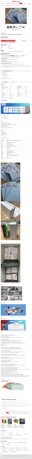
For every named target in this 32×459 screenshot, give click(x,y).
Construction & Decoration (5, 5)
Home (1, 5)
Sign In (2, 78)
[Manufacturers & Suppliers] (16, 1)
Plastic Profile (14, 442)
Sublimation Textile (3, 435)
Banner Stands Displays (11, 435)
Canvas (2, 433)
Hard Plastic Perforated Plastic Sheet (22, 442)
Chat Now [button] (24, 40)
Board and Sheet (26, 433)
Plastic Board (22, 5)
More (1, 453)
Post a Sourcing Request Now (23, 412)
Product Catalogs (12, 432)
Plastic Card (2, 442)
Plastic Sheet (3, 444)
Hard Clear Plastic (8, 444)
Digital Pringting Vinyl (18, 435)
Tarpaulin (17, 433)
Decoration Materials (11, 5)
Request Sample (14, 42)
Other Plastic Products (8, 442)
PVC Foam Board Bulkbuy (12, 451)
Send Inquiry (8, 40)
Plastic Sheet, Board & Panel (17, 5)
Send (7, 412)
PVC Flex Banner (10, 433)
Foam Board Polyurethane (4, 451)
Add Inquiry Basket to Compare (16, 29)
